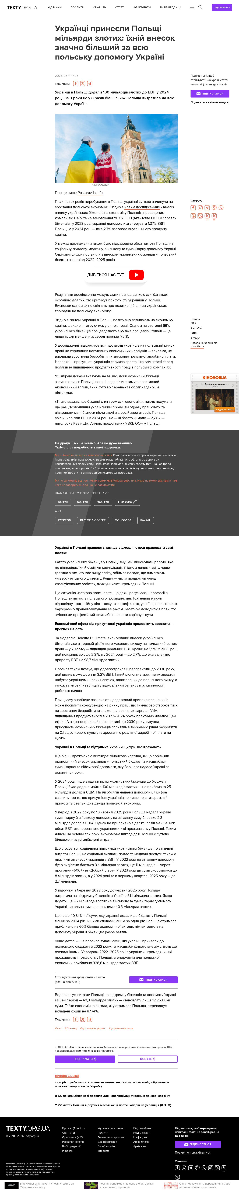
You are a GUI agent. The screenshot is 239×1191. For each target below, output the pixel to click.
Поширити (62, 84)
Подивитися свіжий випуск (209, 102)
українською (37, 1169)
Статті (65, 1132)
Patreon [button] (64, 520)
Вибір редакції (71, 1146)
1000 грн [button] (103, 502)
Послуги (103, 1132)
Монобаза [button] (123, 520)
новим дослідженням (142, 207)
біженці (72, 1028)
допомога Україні (94, 1028)
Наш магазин (141, 1132)
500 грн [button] (82, 502)
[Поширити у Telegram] (89, 83)
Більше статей (67, 1076)
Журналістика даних (110, 1128)
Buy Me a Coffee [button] (93, 520)
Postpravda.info (90, 193)
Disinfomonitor (107, 1146)
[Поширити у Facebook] (75, 83)
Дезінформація (107, 1142)
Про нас (67, 1128)
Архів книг (140, 1146)
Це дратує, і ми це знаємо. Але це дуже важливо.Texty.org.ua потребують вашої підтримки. (94, 445)
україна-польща (122, 1028)
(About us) (79, 1128)
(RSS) (73, 1132)
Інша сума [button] (125, 502)
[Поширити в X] (82, 83)
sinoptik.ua (197, 346)
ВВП (59, 1028)
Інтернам (103, 1151)
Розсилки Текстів (73, 1142)
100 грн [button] (63, 502)
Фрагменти (69, 1137)
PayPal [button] (145, 520)
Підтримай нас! (142, 1128)
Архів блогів (141, 1142)
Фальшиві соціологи (111, 1137)
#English (67, 1151)
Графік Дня (140, 1137)
